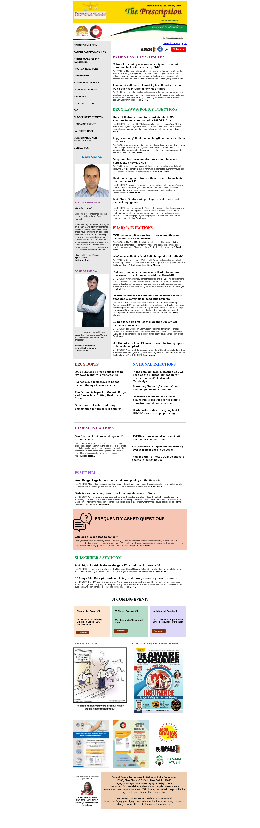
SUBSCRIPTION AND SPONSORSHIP (85, 139)
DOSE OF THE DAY (84, 103)
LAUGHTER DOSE (84, 131)
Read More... (178, 79)
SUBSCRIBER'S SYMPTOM (88, 117)
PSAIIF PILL (80, 96)
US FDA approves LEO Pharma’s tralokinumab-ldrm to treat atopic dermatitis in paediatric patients (147, 297)
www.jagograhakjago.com (156, 783)
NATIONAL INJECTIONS (87, 82)
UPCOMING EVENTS (85, 124)
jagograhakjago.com (128, 783)
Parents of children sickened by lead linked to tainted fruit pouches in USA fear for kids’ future (148, 87)
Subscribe (178, 49)
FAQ (76, 110)
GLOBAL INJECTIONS (86, 89)
